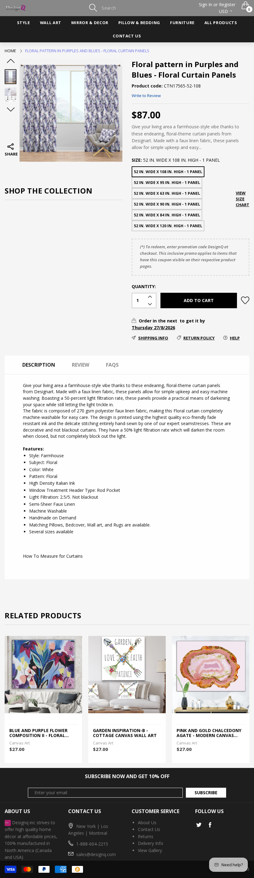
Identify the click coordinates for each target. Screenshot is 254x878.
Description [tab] (38, 364)
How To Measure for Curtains (53, 556)
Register (227, 4)
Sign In (205, 4)
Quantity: (144, 286)
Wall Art (50, 22)
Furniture (182, 22)
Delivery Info (150, 843)
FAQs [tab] (112, 364)
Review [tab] (80, 364)
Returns (145, 836)
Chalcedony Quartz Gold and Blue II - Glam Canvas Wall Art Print (208, 733)
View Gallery (150, 850)
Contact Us (127, 36)
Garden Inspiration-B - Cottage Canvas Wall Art (41, 733)
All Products (220, 22)
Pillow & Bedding (139, 22)
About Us (147, 822)
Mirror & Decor (89, 22)
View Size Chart (242, 198)
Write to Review (146, 95)
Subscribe (206, 792)
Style (23, 22)
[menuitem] (23, 22)
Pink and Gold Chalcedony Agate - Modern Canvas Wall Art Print (125, 733)
